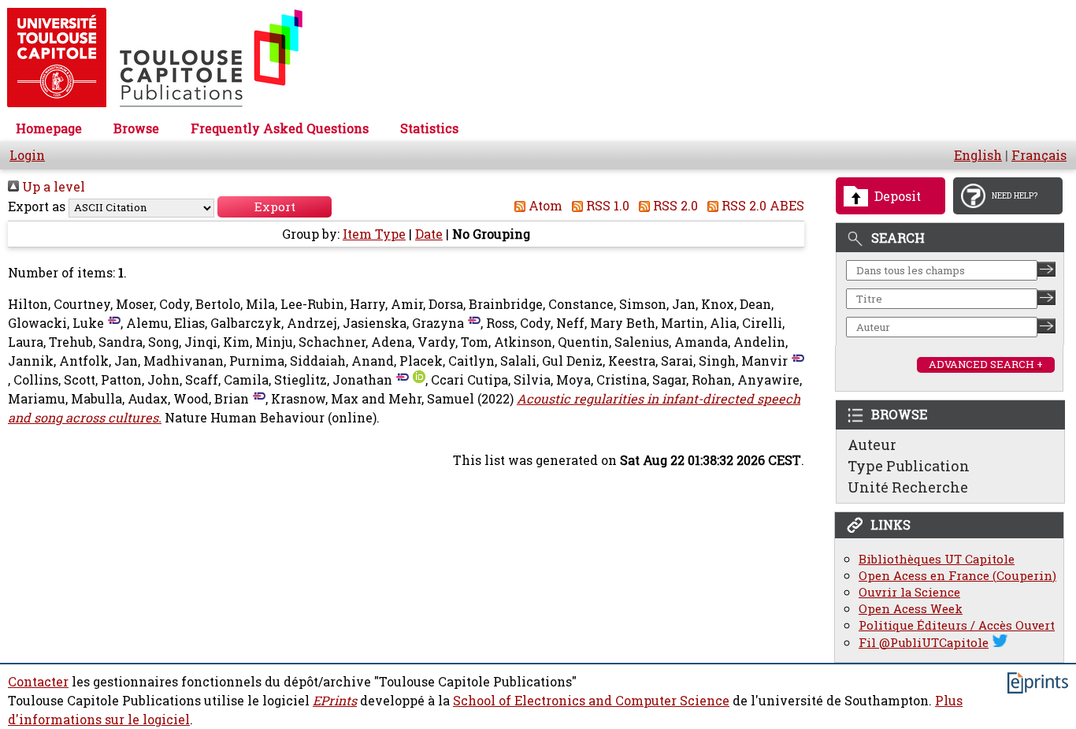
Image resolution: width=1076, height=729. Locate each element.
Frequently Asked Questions (280, 128)
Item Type (374, 234)
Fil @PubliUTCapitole (924, 642)
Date (429, 234)
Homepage (49, 128)
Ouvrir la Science (909, 592)
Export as (36, 206)
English (978, 155)
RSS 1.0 (606, 205)
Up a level (52, 186)
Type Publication (909, 465)
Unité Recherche (908, 487)
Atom (543, 205)
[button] (274, 207)
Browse (136, 128)
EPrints (335, 700)
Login (27, 155)
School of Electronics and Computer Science (591, 700)
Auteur (872, 444)
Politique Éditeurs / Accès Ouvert (957, 625)
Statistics (429, 128)
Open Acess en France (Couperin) (957, 575)
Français (1039, 155)
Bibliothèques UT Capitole (937, 559)
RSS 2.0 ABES (761, 205)
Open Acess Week (911, 609)
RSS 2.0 (674, 205)
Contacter (38, 681)
